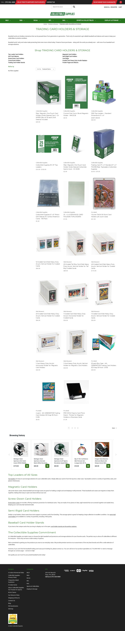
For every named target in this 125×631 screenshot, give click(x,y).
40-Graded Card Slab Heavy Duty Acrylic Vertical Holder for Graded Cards (103, 266)
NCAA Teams (12, 592)
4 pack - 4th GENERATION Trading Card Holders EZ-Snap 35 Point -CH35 (48, 415)
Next (113, 428)
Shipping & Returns (14, 598)
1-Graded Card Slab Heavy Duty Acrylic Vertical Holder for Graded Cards (103, 316)
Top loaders (11, 479)
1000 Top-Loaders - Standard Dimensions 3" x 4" (101, 114)
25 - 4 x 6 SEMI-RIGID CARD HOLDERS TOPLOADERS (73, 216)
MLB (7, 20)
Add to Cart (48, 94)
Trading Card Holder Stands (16, 62)
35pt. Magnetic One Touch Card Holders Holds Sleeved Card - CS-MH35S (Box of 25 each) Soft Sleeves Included (47, 116)
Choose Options (49, 145)
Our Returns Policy (13, 595)
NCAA (36, 20)
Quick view (48, 90)
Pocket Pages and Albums (70, 62)
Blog (9, 603)
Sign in (106, 7)
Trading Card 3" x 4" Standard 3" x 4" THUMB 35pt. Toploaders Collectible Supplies (104, 167)
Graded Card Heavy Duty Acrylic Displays (74, 60)
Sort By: (39, 69)
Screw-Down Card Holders (16, 58)
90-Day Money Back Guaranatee (104, 2)
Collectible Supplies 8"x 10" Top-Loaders (47, 166)
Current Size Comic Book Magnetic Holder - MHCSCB (75, 114)
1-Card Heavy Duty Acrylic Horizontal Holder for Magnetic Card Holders (47, 365)
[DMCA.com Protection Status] (12, 618)
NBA (21, 20)
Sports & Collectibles (85, 20)
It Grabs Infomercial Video (16, 572)
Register (114, 7)
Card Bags (65, 58)
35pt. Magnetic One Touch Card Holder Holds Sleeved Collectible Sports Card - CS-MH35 (74, 167)
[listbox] (48, 69)
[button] (9, 454)
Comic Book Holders (14, 60)
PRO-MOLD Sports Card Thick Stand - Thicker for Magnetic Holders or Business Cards (74, 415)
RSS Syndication (13, 606)
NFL (50, 20)
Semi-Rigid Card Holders (69, 56)
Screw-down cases (14, 502)
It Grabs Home (12, 585)
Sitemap (10, 609)
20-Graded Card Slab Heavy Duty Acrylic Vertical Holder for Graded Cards (48, 316)
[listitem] (21, 455)
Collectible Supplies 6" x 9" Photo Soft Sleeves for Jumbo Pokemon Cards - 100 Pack (47, 217)
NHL (64, 20)
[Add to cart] (27, 466)
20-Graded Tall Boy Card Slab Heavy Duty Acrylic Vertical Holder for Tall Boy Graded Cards (76, 266)
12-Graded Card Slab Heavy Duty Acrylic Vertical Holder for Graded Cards (48, 264)
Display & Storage (112, 20)
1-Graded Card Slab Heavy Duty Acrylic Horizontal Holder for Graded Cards (74, 316)
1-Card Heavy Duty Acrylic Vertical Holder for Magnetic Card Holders (75, 364)
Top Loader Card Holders (15, 54)
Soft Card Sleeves (13, 56)
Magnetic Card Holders (69, 54)
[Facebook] (120, 2)
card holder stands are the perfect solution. (64, 526)
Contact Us (51, 2)
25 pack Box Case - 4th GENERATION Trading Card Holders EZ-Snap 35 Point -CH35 (103, 365)
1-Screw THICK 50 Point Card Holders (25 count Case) (101, 216)
